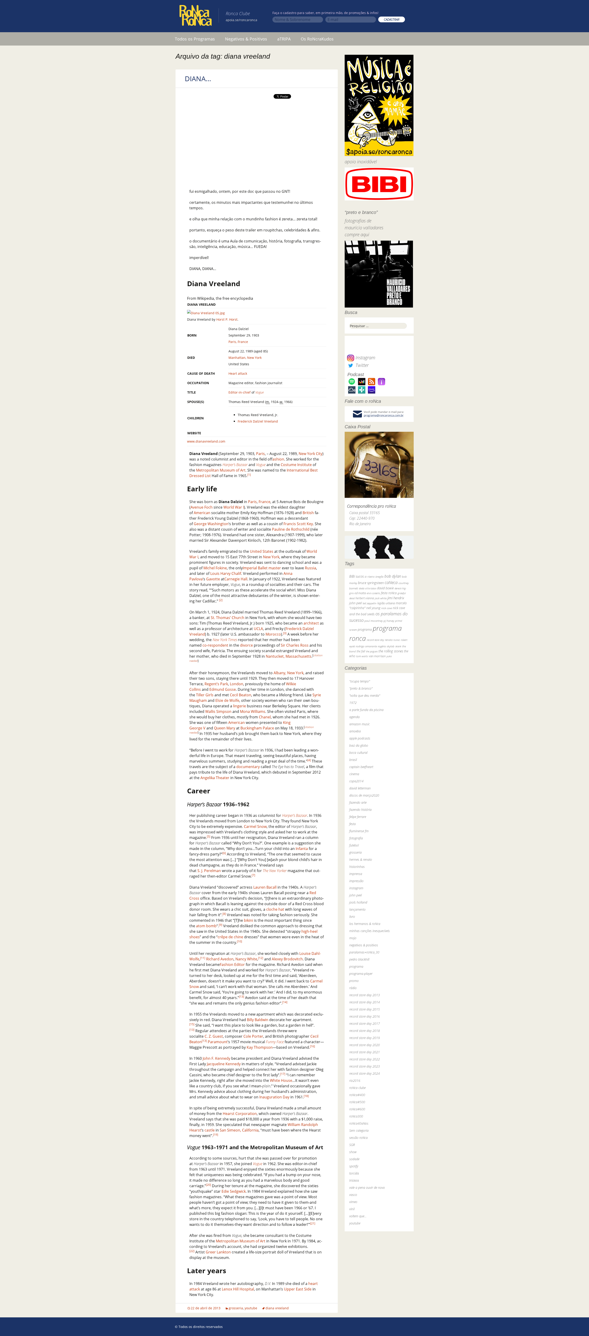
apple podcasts (359, 738)
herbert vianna (364, 598)
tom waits (362, 656)
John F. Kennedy (216, 1058)
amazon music (359, 724)
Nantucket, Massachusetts (289, 656)
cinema (354, 774)
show (353, 1152)
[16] (312, 1046)
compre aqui (357, 234)
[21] (312, 1223)
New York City (310, 453)
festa (352, 824)
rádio (353, 988)
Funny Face (275, 1041)
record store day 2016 (364, 1016)
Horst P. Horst (226, 319)
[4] (309, 760)
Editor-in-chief (239, 392)
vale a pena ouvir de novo (367, 1187)
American (202, 512)
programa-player (360, 973)
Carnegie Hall (235, 579)
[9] (220, 925)
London (236, 683)
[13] (241, 997)
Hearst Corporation (240, 1113)
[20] (208, 1185)
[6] (224, 853)
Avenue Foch (202, 507)
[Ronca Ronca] (195, 16)
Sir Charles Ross (295, 645)
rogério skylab (386, 646)
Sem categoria (359, 1130)
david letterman (360, 788)
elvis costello (373, 593)
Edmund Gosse (222, 689)
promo (354, 981)
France (264, 501)
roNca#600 (357, 1109)
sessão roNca (358, 1137)
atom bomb (206, 925)
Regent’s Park (216, 683)
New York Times (225, 639)
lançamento (357, 909)
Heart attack (237, 373)
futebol (354, 845)
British (308, 512)
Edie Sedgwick (234, 1191)
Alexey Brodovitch (287, 959)
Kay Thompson (260, 1047)
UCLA (258, 628)
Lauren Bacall (265, 887)
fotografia (356, 838)
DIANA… (198, 78)
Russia (310, 567)
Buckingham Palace (257, 728)
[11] (202, 958)
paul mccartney (373, 620)
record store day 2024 (364, 1073)
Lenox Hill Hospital (238, 1289)
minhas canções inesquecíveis (369, 931)
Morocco (273, 634)
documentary (248, 766)
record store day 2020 (364, 1045)
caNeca (391, 582)
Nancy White (246, 959)
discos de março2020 (364, 795)
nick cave (386, 608)
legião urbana (386, 603)
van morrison (377, 656)
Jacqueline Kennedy (224, 1063)
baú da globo (358, 745)
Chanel (265, 717)
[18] (306, 1096)
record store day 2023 (364, 1066)
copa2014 (356, 781)
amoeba (355, 731)
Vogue (259, 392)
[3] (284, 633)
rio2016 (354, 1080)
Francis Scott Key (298, 523)
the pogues (372, 651)
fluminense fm (359, 831)
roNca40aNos (358, 1123)
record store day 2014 (364, 1002)
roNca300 (356, 1116)
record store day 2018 (364, 1030)
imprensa (355, 874)
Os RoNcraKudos (317, 39)
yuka (389, 656)
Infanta (302, 848)
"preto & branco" (360, 688)
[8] (224, 914)
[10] (239, 941)
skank (398, 646)
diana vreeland (277, 1308)
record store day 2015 (364, 1009)
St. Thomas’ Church (227, 617)
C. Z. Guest (214, 1036)
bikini (248, 920)
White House (281, 1080)
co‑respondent (215, 645)
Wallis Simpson (218, 711)
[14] (284, 1002)
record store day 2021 (364, 1052)
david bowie (385, 588)
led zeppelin (369, 603)
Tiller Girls (205, 694)
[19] (215, 1135)
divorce (246, 645)
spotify (353, 1166)
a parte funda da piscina (366, 710)
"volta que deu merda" (364, 695)
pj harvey (389, 621)
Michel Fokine (215, 567)
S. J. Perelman (209, 870)
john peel (355, 603)
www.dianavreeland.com (206, 441)
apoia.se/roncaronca (241, 20)
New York (271, 556)
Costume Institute (296, 464)
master (275, 567)
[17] (282, 1074)
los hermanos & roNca (364, 923)
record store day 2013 (364, 995)
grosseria (236, 1308)
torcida (354, 1173)
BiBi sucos (356, 576)
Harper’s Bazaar (235, 464)
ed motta (360, 593)
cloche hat (275, 909)
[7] (253, 875)
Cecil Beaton (240, 694)
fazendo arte (358, 802)
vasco (353, 1194)
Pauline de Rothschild (290, 529)
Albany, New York (288, 672)
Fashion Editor (232, 964)
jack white (381, 598)
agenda (354, 717)
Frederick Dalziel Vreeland (258, 421)
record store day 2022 (364, 1059)
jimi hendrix (395, 598)
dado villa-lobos (367, 588)
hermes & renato (360, 859)
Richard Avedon (220, 959)
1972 (353, 702)
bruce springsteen (371, 582)
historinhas (357, 866)
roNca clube (357, 1088)
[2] (220, 600)
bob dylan (392, 576)
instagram (356, 888)
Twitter (361, 365)
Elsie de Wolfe (227, 700)
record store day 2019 (364, 1038)
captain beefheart (361, 767)
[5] (208, 836)
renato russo (392, 640)
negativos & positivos (363, 945)
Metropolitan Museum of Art (220, 470)
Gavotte (213, 579)
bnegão (379, 576)
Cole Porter (253, 1036)
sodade (354, 1159)
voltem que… (358, 1216)
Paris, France (238, 342)
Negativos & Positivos (246, 39)
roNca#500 (357, 1102)
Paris (260, 453)
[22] (191, 1251)
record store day (375, 640)
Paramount (218, 1041)
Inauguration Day (274, 1097)
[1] (249, 475)
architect (311, 623)
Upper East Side (298, 1289)
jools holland (358, 902)
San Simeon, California (239, 1130)
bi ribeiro (370, 576)
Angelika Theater (214, 777)
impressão (356, 881)
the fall (361, 651)
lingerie (239, 705)
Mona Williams (252, 711)
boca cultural (358, 752)
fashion (278, 459)
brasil (353, 759)
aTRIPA (284, 39)
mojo (352, 938)
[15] (191, 1024)
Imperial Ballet (255, 567)
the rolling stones (390, 651)
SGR (352, 1145)
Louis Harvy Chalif (225, 573)
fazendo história (360, 809)
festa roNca (389, 593)
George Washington (211, 523)
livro (352, 916)
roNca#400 (357, 1095)
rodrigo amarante (366, 646)
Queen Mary (224, 728)
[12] (260, 958)
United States (261, 551)
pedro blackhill (359, 959)
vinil (352, 1209)
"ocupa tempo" (359, 681)
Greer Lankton (218, 1252)
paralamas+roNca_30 (364, 952)
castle (210, 1130)
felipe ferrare (357, 817)
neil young (373, 608)
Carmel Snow (255, 826)
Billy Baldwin (257, 1019)
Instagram (364, 357)
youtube (251, 1308)
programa (365, 629)
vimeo (353, 1202)
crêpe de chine (230, 936)
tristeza (354, 1180)
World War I (233, 507)
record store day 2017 (364, 1023)
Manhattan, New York (245, 357)
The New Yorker (275, 870)
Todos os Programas (195, 39)
